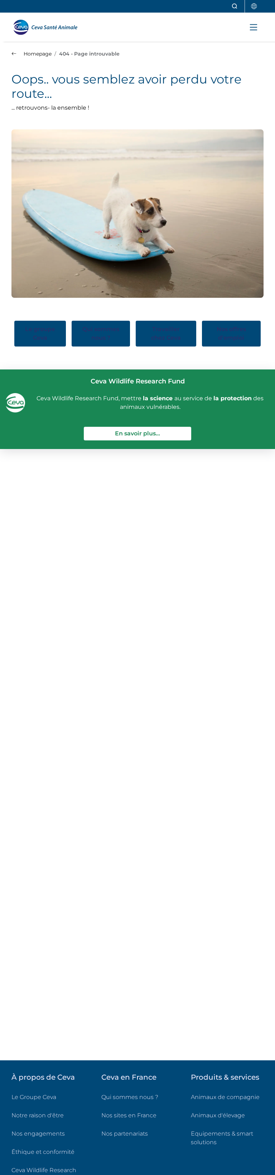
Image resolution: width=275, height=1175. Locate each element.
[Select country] (254, 6)
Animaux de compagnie (225, 1097)
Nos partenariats (124, 1133)
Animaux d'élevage (218, 1115)
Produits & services (225, 1077)
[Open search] (235, 6)
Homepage (37, 54)
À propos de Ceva (43, 1077)
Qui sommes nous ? (129, 1097)
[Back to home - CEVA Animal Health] (48, 27)
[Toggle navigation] (253, 27)
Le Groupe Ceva (33, 1097)
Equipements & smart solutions (222, 1138)
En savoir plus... (153, 433)
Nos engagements (38, 1133)
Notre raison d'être (37, 1115)
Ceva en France (128, 1077)
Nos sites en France (128, 1115)
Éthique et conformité (42, 1151)
